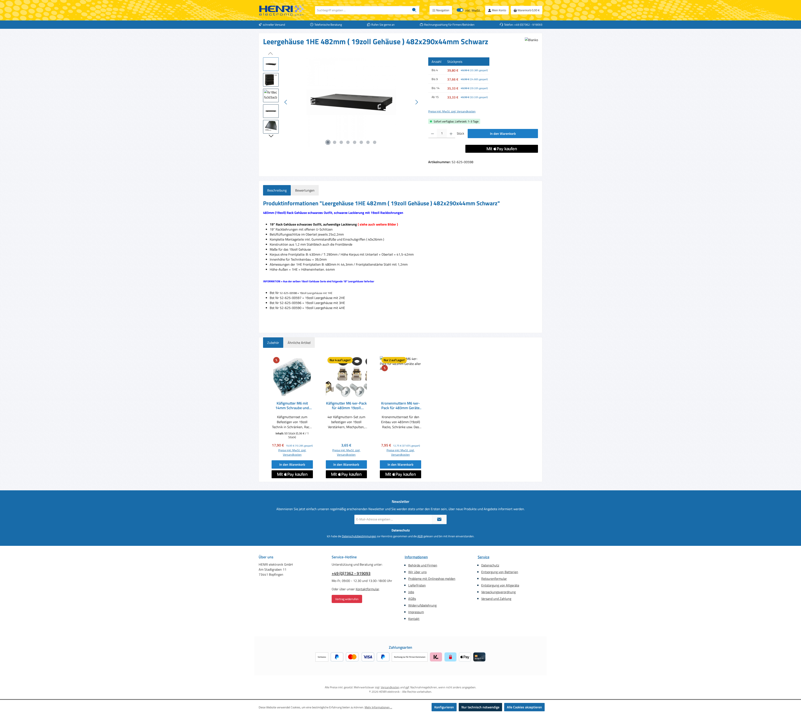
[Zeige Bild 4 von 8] (348, 142)
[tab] (277, 190)
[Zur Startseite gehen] (282, 10)
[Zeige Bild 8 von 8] (374, 142)
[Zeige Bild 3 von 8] (341, 142)
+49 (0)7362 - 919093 (351, 573)
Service (483, 557)
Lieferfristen (417, 585)
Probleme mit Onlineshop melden (431, 578)
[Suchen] (414, 10)
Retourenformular (494, 578)
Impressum (416, 611)
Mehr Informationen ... (378, 707)
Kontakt (413, 618)
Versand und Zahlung (496, 598)
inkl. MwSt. (468, 10)
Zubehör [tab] (273, 342)
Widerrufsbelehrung (422, 605)
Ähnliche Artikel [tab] (299, 342)
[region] (341, 102)
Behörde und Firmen (422, 565)
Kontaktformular (367, 589)
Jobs (411, 591)
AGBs (412, 598)
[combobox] (362, 10)
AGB (420, 536)
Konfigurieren (444, 707)
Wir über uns (417, 571)
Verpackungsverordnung (498, 591)
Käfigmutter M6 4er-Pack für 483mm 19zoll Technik (346, 405)
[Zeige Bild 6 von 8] (361, 142)
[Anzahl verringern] (432, 133)
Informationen (416, 557)
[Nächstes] (416, 102)
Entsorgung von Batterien (499, 571)
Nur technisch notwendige (480, 707)
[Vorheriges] (286, 102)
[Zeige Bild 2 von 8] (334, 142)
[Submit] (439, 519)
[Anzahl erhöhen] (451, 133)
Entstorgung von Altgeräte (500, 585)
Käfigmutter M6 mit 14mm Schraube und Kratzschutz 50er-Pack (292, 405)
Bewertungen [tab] (305, 190)
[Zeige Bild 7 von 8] (368, 142)
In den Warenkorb (503, 133)
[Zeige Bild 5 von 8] (354, 142)
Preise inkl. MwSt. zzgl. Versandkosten (452, 111)
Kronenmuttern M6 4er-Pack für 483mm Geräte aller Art (400, 405)
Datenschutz (490, 565)
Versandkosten (390, 687)
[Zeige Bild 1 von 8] (328, 142)
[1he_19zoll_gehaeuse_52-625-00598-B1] (351, 102)
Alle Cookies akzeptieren (524, 707)
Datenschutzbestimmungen (359, 536)
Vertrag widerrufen (347, 599)
